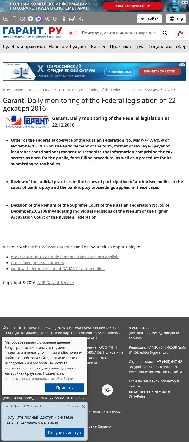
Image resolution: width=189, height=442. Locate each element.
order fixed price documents (37, 262)
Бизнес (98, 46)
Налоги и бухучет (68, 46)
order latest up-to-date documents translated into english (65, 256)
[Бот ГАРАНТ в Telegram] (56, 19)
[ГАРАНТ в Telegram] (47, 19)
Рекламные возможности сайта (155, 371)
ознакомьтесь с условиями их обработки (39, 378)
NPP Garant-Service (55, 282)
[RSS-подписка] (81, 19)
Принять (64, 387)
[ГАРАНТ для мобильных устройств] (14, 19)
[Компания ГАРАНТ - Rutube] (72, 19)
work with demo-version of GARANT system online (58, 268)
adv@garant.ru (166, 366)
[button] (180, 32)
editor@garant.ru (154, 352)
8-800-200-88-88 (142, 327)
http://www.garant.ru (55, 247)
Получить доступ (64, 432)
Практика (120, 46)
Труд (139, 46)
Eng (179, 18)
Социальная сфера (168, 46)
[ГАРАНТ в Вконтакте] (23, 19)
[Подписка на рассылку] (6, 19)
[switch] (73, 33)
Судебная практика (24, 46)
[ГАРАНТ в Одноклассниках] (64, 19)
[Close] (83, 406)
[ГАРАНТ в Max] (38, 19)
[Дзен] (30, 18)
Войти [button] (153, 18)
